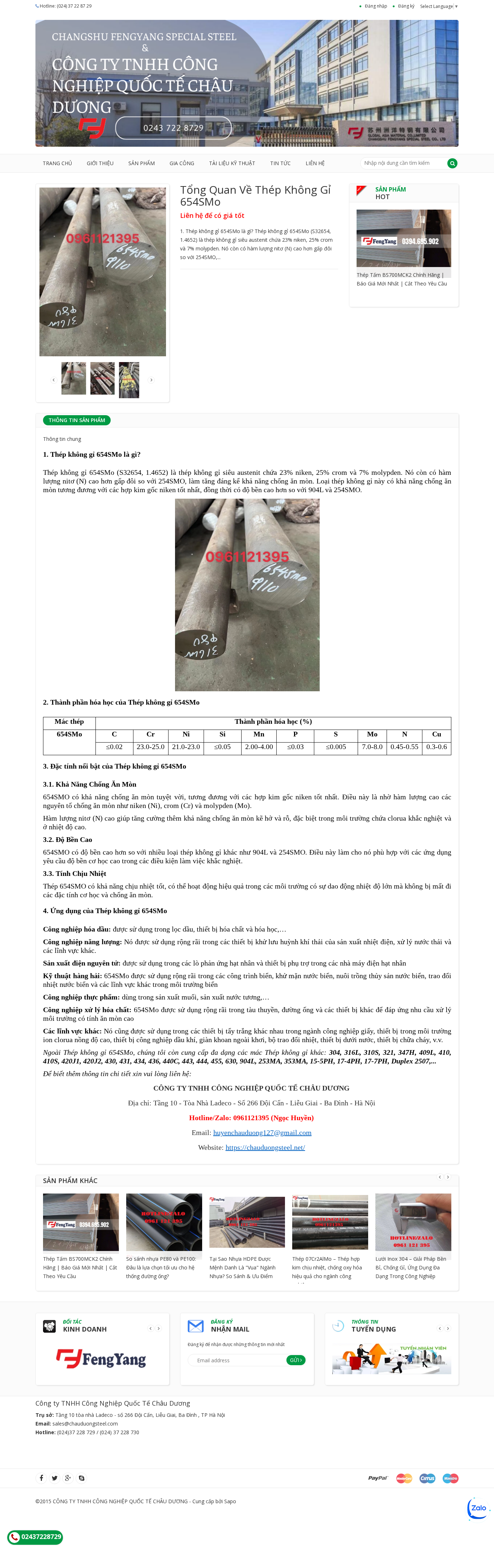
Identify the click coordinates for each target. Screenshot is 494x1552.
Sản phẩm (141, 163)
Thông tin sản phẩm (76, 420)
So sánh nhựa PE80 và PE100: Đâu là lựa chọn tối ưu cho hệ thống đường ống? (161, 1267)
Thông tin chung (62, 438)
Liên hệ (315, 163)
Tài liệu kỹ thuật (232, 163)
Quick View (404, 234)
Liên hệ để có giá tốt (212, 215)
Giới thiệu (100, 163)
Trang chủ (57, 163)
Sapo (230, 1501)
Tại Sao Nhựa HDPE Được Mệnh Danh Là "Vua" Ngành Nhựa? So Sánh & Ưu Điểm (242, 1267)
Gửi (294, 1360)
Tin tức (280, 163)
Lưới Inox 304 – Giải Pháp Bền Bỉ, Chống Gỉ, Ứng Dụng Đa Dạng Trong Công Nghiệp (410, 1267)
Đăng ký (406, 6)
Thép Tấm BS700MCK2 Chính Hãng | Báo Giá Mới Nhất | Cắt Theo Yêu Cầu (80, 1267)
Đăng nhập (376, 6)
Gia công (182, 163)
